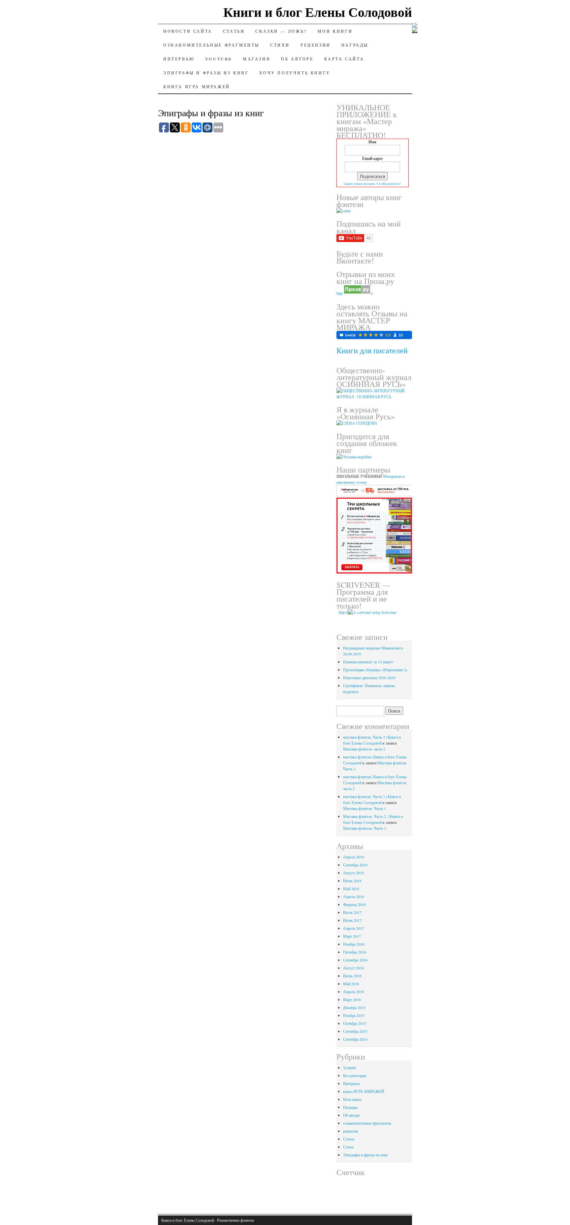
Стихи (280, 45)
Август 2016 (353, 967)
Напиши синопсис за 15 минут (368, 661)
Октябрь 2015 (354, 1023)
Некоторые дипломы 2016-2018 (369, 677)
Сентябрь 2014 (355, 1039)
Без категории (354, 1075)
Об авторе (297, 58)
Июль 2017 (352, 912)
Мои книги (335, 31)
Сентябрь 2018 (355, 864)
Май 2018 (351, 888)
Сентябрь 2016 (355, 959)
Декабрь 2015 (354, 1007)
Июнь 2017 (352, 920)
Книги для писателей (372, 350)
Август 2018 (353, 872)
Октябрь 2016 (354, 952)
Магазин (256, 58)
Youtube (218, 58)
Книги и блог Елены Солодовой (317, 11)
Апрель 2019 (353, 856)
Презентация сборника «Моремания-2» (375, 669)
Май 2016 (351, 983)
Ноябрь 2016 (353, 944)
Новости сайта (187, 31)
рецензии (316, 45)
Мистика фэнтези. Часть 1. (365, 808)
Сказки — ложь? (281, 31)
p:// (345, 612)
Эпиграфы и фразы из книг (206, 72)
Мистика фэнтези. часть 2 (364, 749)
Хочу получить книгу (294, 72)
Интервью (179, 58)
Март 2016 (352, 999)
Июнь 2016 (352, 975)
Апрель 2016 (353, 991)
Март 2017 (352, 936)
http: (339, 293)
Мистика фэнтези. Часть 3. (365, 828)
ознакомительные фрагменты (211, 45)
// (372, 293)
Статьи (234, 31)
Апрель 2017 (353, 928)
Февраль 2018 (354, 904)
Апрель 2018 (353, 896)
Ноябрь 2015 (353, 1015)
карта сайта (344, 58)
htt (339, 612)
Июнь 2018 (352, 880)
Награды (354, 45)
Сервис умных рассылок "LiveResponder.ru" (372, 184)
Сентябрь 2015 (355, 1031)
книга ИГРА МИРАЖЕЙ (196, 86)
